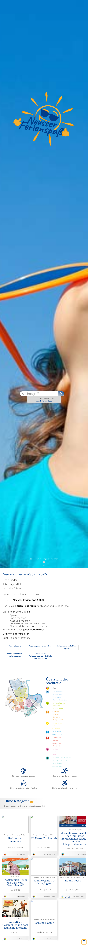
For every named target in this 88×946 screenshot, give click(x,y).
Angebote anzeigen (44, 401)
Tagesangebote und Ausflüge (40, 646)
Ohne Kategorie (14, 646)
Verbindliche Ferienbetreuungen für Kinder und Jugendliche (40, 656)
